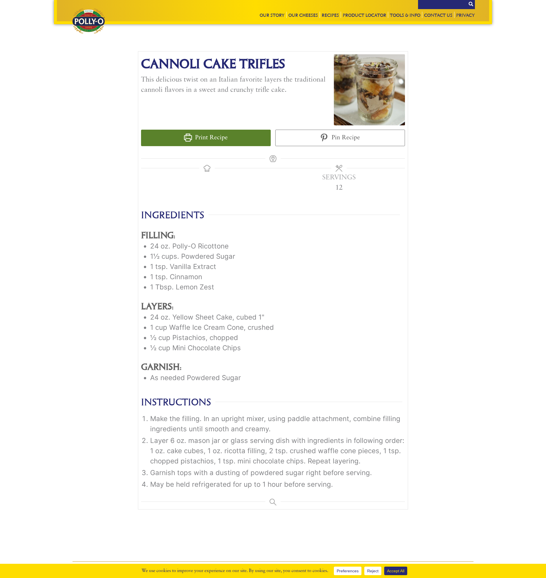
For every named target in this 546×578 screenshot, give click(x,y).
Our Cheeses (303, 15)
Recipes (330, 15)
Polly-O (88, 21)
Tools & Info (405, 15)
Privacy (465, 15)
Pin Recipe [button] (345, 138)
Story (272, 15)
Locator (364, 15)
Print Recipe (210, 138)
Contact (438, 15)
